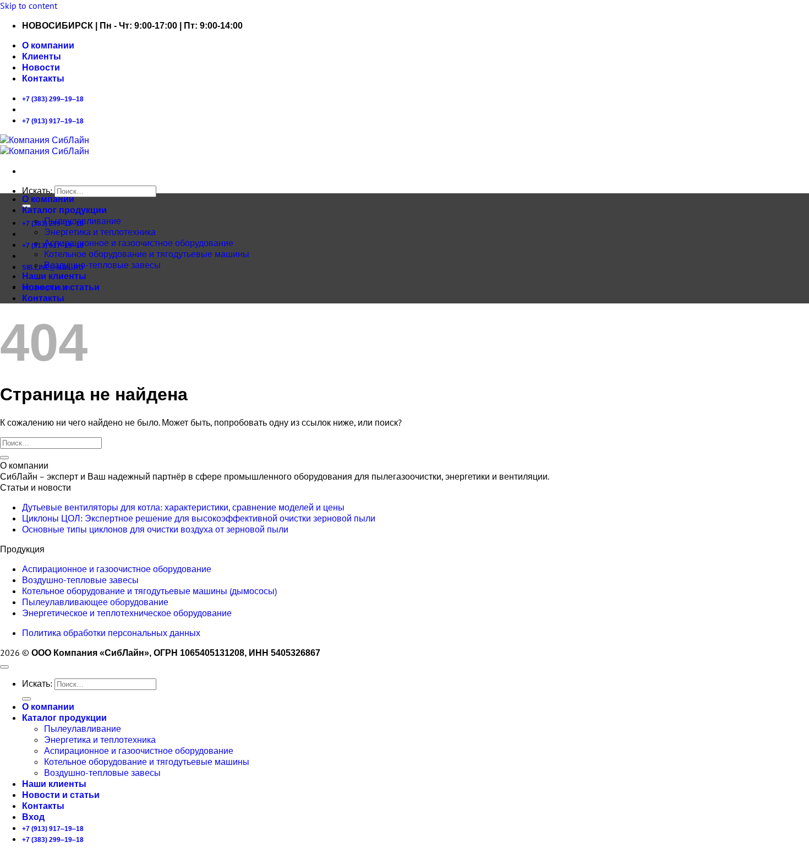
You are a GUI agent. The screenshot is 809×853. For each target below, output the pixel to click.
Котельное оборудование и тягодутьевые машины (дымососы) (149, 590)
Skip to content (28, 5)
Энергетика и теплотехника (100, 231)
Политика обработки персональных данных (111, 632)
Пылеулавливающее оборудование (95, 601)
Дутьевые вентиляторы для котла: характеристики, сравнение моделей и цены (183, 507)
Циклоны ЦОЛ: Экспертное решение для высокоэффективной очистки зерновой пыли (198, 518)
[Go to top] (4, 667)
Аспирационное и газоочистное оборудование (138, 242)
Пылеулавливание (82, 220)
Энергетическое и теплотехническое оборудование (127, 612)
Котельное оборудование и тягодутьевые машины (146, 253)
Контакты (43, 78)
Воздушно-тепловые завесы (102, 264)
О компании (48, 45)
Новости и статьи (61, 287)
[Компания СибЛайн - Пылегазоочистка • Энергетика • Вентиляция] (44, 145)
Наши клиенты (54, 276)
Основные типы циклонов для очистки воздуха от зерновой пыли (155, 529)
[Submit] (4, 457)
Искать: (37, 190)
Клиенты (41, 56)
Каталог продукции (64, 210)
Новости (41, 67)
